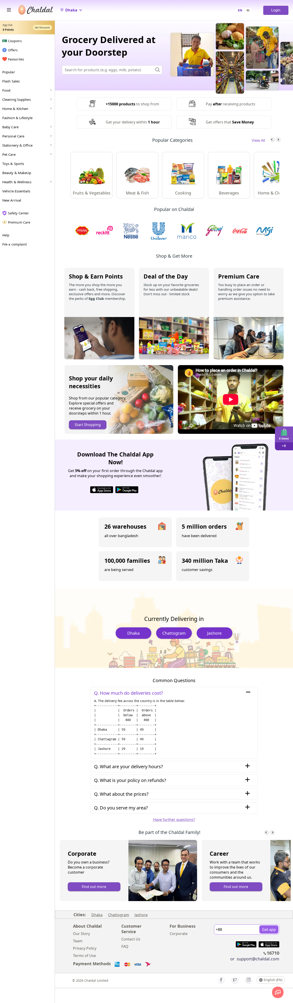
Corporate (178, 933)
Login (275, 10)
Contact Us (130, 939)
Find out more (94, 886)
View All (258, 140)
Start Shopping (88, 424)
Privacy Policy (84, 948)
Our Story (81, 933)
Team (77, 940)
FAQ (124, 946)
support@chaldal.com (258, 959)
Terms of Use (84, 955)
